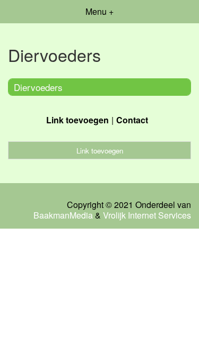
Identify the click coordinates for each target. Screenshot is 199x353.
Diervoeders (38, 87)
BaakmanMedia (63, 215)
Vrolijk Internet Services (147, 215)
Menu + (99, 11)
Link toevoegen (77, 120)
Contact (132, 120)
